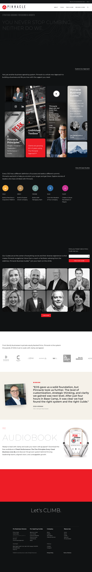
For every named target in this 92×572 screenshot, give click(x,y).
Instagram (49, 547)
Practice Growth (33, 537)
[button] (88, 7)
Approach (66, 537)
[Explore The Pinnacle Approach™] (35, 121)
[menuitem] (77, 1)
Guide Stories (33, 538)
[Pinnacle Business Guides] (13, 7)
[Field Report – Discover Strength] (55, 130)
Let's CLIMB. (46, 510)
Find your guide (79, 260)
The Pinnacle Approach (18, 540)
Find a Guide (69, 7)
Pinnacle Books (67, 538)
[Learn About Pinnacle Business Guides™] (15, 94)
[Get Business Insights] (13, 134)
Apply (31, 540)
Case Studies (16, 534)
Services (15, 538)
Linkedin (49, 546)
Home (65, 532)
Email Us (15, 549)
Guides (65, 535)
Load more (46, 315)
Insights (49, 534)
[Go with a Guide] (76, 113)
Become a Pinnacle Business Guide (77, 1)
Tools (62, 7)
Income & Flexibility (34, 535)
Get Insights (49, 535)
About (56, 7)
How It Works (33, 534)
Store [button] (88, 1)
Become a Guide (80, 7)
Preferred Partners (51, 537)
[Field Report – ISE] (55, 94)
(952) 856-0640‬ (16, 547)
